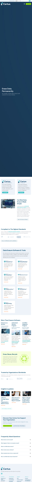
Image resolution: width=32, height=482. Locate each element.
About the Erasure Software (23, 219)
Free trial (28, 3)
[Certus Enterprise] (24, 181)
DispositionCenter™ (12, 0)
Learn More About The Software (19, 425)
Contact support (20, 479)
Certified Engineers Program (25, 324)
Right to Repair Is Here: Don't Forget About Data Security (26, 400)
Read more (3, 343)
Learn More (5, 192)
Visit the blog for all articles (6, 408)
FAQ (17, 478)
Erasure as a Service (4, 323)
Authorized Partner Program (15, 324)
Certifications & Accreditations (28, 480)
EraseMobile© (11, 479)
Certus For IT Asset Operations (3, 479)
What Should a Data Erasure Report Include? (16, 399)
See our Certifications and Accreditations (9, 240)
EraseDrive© (11, 478)
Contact (26, 478)
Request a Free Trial (7, 425)
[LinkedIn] (1, 473)
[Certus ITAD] (8, 181)
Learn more (6, 268)
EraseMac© (11, 481)
